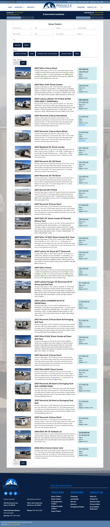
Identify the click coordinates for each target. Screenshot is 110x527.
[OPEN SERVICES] (35, 7)
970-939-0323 (15, 516)
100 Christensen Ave (13, 14)
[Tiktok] (12, 2)
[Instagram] (15, 2)
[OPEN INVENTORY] (23, 7)
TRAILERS (57, 492)
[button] (23, 28)
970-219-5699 (8, 513)
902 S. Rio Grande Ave (96, 14)
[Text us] (102, 7)
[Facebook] (9, 2)
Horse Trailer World (14, 524)
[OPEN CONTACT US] (97, 7)
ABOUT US (96, 492)
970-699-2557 (37, 510)
